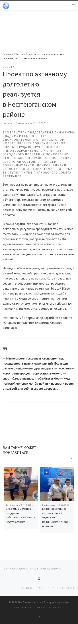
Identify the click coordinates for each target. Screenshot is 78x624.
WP (29, 607)
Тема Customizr (56, 607)
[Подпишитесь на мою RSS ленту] (39, 617)
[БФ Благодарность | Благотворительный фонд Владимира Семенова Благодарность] (6, 5)
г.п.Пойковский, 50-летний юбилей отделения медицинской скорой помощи (56, 517)
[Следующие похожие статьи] (71, 458)
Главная (7, 54)
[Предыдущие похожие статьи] (62, 458)
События (18, 54)
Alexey (8, 123)
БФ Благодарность (29, 602)
